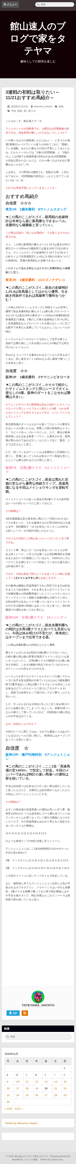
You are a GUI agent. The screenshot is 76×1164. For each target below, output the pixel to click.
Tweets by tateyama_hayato (21, 1123)
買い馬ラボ (30, 111)
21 (55, 1088)
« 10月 (8, 1108)
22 (65, 1088)
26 (36, 1095)
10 (17, 1081)
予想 (13, 111)
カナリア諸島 (31, 1159)
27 (46, 1095)
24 (17, 1095)
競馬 (61, 106)
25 (27, 1095)
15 (65, 1081)
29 (65, 1095)
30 (8, 1102)
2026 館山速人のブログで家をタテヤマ (28, 1156)
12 (36, 1081)
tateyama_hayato (43, 106)
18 (27, 1088)
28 (55, 1095)
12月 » (18, 1108)
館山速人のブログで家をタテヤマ (38, 38)
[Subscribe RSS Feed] (25, 1013)
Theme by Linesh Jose (52, 1159)
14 (55, 1081)
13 (46, 1081)
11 (27, 1081)
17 (17, 1088)
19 (36, 1088)
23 (8, 1095)
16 (8, 1088)
